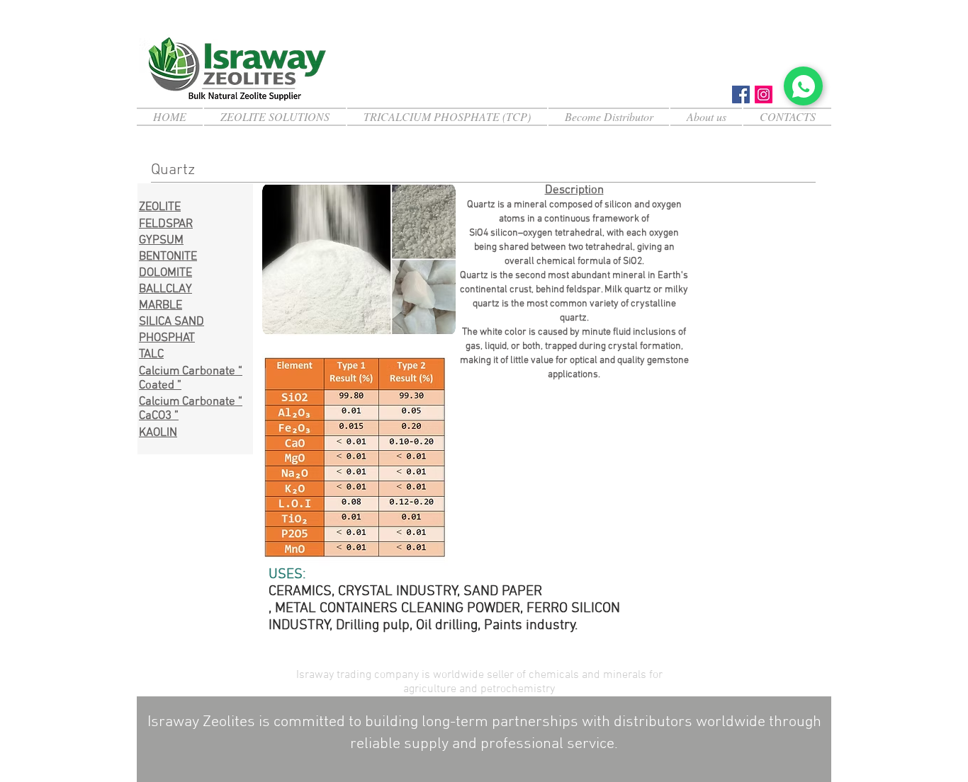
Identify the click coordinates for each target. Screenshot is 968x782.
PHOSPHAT (167, 338)
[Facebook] (741, 94)
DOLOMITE (165, 273)
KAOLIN (158, 433)
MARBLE (160, 306)
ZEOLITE (160, 207)
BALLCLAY (165, 289)
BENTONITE (168, 257)
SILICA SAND (171, 322)
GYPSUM (161, 241)
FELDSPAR (166, 224)
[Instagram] (763, 94)
